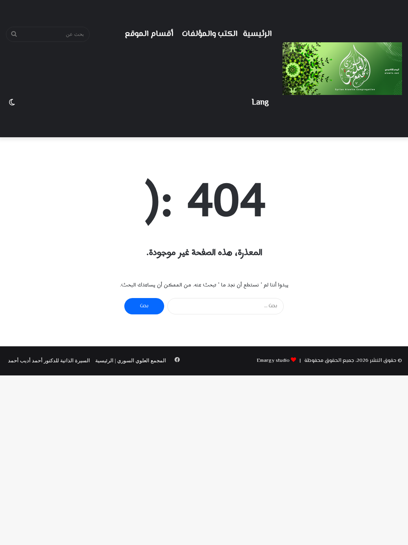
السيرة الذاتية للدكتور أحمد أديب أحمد (49, 360)
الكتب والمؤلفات (209, 34)
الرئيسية (257, 34)
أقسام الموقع (149, 34)
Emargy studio (273, 361)
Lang (260, 103)
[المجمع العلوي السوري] (342, 68)
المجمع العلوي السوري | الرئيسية (130, 360)
